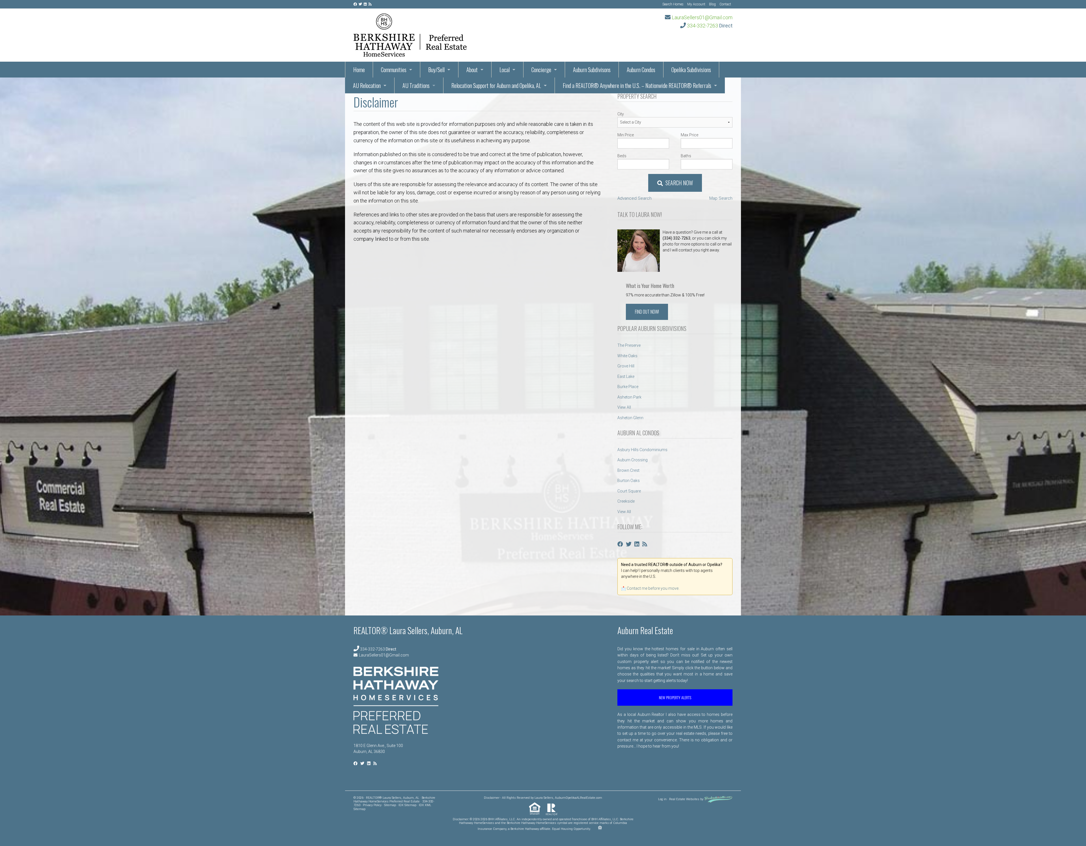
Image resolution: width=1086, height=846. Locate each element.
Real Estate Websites (684, 799)
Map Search (720, 198)
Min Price (625, 135)
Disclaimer (491, 798)
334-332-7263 (702, 26)
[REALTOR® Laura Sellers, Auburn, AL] (410, 33)
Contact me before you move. (653, 588)
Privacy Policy (372, 805)
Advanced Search (634, 198)
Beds (621, 156)
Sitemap (390, 805)
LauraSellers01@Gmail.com (702, 17)
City (620, 114)
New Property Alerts (675, 697)
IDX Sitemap (407, 805)
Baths (686, 156)
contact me (627, 740)
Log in (662, 799)
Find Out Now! (647, 311)
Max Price (689, 135)
